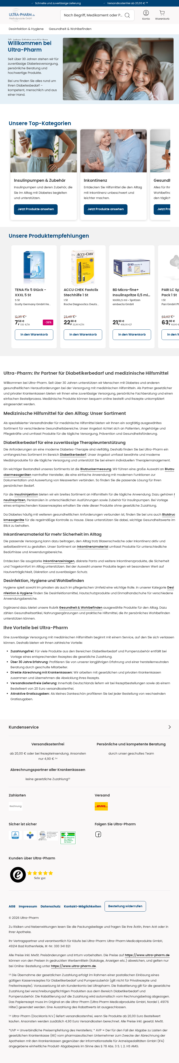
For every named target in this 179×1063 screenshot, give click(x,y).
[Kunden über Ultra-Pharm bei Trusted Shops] (33, 875)
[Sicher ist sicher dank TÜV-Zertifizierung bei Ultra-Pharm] (15, 835)
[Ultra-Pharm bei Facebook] (98, 834)
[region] (89, 175)
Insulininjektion (26, 494)
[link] (125, 906)
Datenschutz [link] (50, 906)
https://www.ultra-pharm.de (147, 955)
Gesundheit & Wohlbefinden (80, 607)
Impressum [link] (28, 906)
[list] (94, 296)
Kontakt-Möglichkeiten (82, 906)
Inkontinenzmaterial (92, 546)
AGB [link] (12, 906)
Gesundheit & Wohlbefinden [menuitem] (70, 29)
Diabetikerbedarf (73, 454)
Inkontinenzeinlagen (58, 561)
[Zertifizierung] (48, 836)
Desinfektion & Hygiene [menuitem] (26, 29)
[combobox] (97, 15)
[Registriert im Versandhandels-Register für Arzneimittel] (68, 838)
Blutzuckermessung (95, 469)
